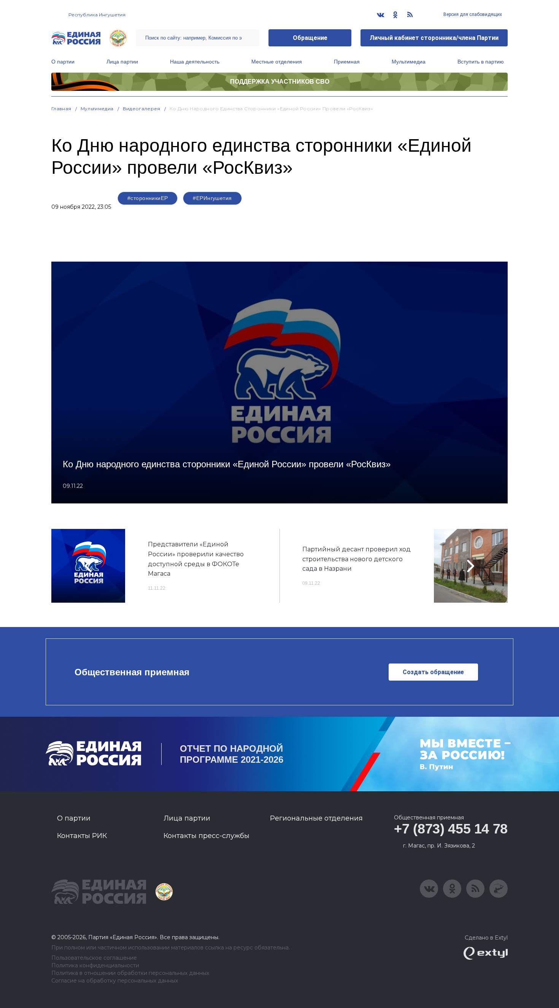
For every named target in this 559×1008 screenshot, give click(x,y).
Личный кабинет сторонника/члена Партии (434, 37)
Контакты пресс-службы (206, 836)
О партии (63, 62)
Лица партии (122, 62)
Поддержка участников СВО (279, 81)
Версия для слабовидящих (472, 14)
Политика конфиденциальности (95, 965)
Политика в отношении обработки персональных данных (130, 973)
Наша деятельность (194, 62)
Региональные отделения (316, 818)
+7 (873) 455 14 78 (451, 829)
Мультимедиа (409, 62)
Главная (61, 108)
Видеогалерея (141, 108)
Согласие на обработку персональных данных (114, 981)
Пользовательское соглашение (94, 958)
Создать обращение (433, 672)
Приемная (347, 62)
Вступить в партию (480, 62)
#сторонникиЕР (147, 198)
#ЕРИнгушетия (212, 198)
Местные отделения (276, 62)
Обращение (310, 37)
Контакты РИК (82, 836)
